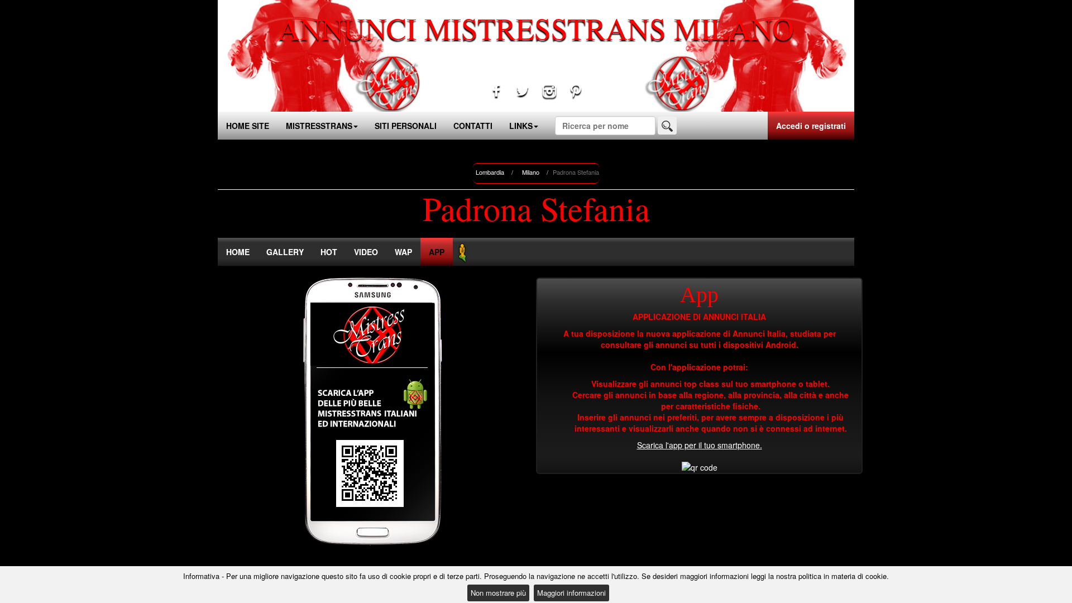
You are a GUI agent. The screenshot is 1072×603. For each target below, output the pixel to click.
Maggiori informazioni (571, 592)
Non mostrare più (498, 592)
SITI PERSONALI (406, 125)
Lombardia (490, 172)
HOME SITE (247, 125)
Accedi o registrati (811, 125)
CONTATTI (472, 125)
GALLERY (285, 251)
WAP (403, 251)
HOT (328, 251)
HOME (238, 251)
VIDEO (366, 251)
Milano (530, 172)
